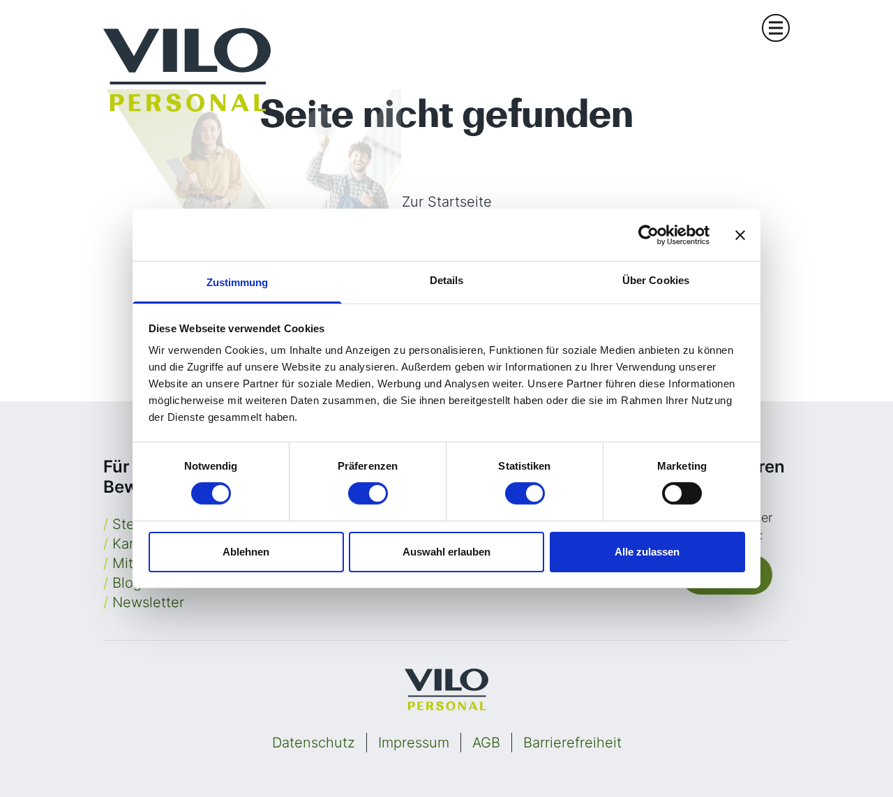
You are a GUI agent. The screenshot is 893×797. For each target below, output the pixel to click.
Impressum (413, 742)
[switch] (368, 493)
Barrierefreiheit (572, 742)
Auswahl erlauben (446, 552)
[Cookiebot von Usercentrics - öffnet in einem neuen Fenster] (648, 234)
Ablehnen (246, 552)
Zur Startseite (447, 201)
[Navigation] (776, 28)
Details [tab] (447, 280)
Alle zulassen (647, 552)
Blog (127, 582)
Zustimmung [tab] (238, 282)
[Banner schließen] (740, 234)
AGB (486, 742)
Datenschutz (313, 742)
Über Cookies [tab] (655, 280)
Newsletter (148, 602)
